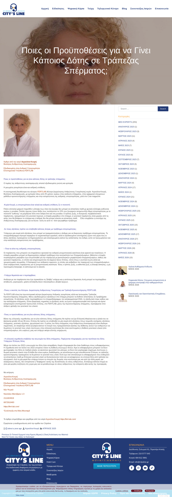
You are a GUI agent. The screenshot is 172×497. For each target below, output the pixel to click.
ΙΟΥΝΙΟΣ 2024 (124, 197)
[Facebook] (131, 467)
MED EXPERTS (125, 122)
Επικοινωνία (161, 8)
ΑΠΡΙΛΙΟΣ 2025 (49, 429)
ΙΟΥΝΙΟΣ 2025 (124, 220)
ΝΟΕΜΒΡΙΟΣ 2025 (126, 230)
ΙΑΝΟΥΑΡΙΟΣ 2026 (126, 239)
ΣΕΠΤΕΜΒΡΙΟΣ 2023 (127, 159)
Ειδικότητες (58, 8)
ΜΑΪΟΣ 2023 (123, 145)
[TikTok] (152, 467)
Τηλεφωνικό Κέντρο (108, 8)
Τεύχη (91, 8)
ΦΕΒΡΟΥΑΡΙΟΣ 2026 (127, 244)
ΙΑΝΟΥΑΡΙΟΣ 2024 (126, 178)
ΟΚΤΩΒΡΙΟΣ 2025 (126, 225)
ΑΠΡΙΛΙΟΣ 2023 (125, 141)
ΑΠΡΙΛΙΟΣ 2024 (125, 187)
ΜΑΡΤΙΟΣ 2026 (124, 248)
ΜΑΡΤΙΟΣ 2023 (124, 136)
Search (163, 109)
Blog (124, 8)
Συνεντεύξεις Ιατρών (141, 8)
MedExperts (52, 475)
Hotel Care (51, 462)
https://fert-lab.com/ (11, 407)
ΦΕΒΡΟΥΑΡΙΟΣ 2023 (127, 131)
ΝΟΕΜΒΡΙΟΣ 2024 (126, 201)
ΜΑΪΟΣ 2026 (123, 258)
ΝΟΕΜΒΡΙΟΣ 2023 (126, 169)
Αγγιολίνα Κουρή (32, 429)
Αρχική (45, 8)
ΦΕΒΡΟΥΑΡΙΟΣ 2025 (127, 211)
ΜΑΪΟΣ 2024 (123, 192)
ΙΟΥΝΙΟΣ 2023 (124, 150)
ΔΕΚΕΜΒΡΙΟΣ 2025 (126, 234)
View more (20, 495)
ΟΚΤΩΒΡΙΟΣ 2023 (126, 164)
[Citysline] (13, 9)
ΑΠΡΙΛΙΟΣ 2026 (125, 253)
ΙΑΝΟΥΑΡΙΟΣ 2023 (126, 127)
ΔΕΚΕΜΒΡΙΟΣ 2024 (126, 206)
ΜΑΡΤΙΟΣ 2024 (124, 183)
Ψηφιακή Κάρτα (76, 8)
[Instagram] (138, 467)
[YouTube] (145, 467)
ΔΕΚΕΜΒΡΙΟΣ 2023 (126, 173)
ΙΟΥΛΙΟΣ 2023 (124, 155)
